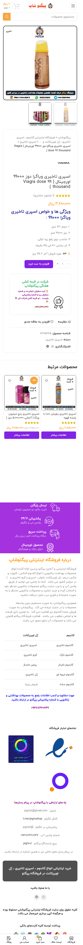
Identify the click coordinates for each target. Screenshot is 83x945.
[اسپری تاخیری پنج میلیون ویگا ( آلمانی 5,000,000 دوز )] (21, 392)
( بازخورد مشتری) (43, 195)
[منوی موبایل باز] (73, 6)
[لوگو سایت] (40, 5)
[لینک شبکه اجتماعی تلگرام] (47, 346)
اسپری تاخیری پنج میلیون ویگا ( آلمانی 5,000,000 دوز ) (22, 416)
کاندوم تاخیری (65, 645)
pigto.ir (27, 843)
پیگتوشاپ (64, 137)
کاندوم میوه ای (65, 674)
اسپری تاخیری (28, 142)
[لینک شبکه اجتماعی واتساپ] (52, 346)
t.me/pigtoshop (32, 819)
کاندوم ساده (67, 684)
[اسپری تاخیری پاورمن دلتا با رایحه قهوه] (58, 392)
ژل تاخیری (32, 674)
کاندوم (70, 635)
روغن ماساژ (30, 665)
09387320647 (29, 835)
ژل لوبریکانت (30, 635)
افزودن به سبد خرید (38, 264)
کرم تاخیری (31, 655)
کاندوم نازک (67, 655)
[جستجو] (7, 17)
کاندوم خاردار (66, 665)
